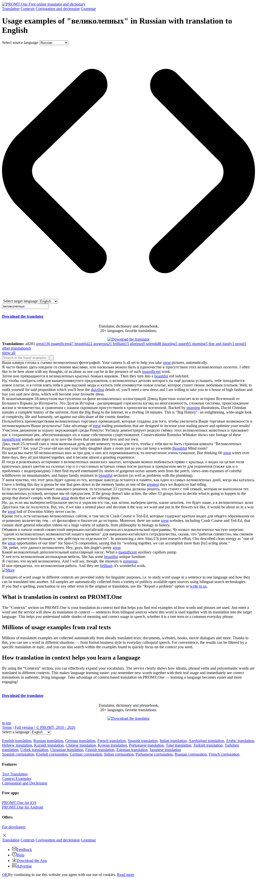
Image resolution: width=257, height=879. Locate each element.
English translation (16, 741)
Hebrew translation (17, 745)
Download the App (32, 860)
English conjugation (52, 754)
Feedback (24, 849)
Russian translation (48, 741)
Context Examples (16, 778)
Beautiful (179, 448)
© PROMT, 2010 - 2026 (55, 727)
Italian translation (173, 741)
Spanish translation (143, 741)
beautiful (161, 376)
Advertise (24, 866)
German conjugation (86, 754)
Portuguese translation (146, 745)
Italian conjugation (119, 754)
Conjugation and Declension (24, 783)
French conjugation (224, 754)
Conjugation (58, 9)
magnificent (151, 371)
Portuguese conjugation (154, 754)
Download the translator (23, 316)
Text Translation (15, 774)
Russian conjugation (191, 754)
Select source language (20, 42)
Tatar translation (178, 745)
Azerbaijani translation (206, 741)
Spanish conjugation (18, 754)
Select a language (16, 732)
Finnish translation (99, 750)
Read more (125, 874)
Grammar (88, 9)
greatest (153, 484)
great (167, 362)
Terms (7, 727)
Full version (24, 727)
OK (5, 874)
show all (8, 353)
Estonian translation (132, 750)
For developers (14, 827)
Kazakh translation (49, 745)
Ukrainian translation (66, 750)
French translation (111, 741)
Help (20, 855)
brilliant (106, 566)
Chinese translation (81, 745)
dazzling (97, 389)
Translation (11, 9)
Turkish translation (208, 745)
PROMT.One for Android (22, 807)
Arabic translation (240, 741)
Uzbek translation (34, 750)
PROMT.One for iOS (19, 803)
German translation (80, 741)
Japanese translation (165, 750)
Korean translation (112, 745)
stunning (193, 408)
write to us (198, 586)
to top (6, 723)
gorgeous (130, 561)
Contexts (28, 9)
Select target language (20, 301)
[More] (8, 570)
